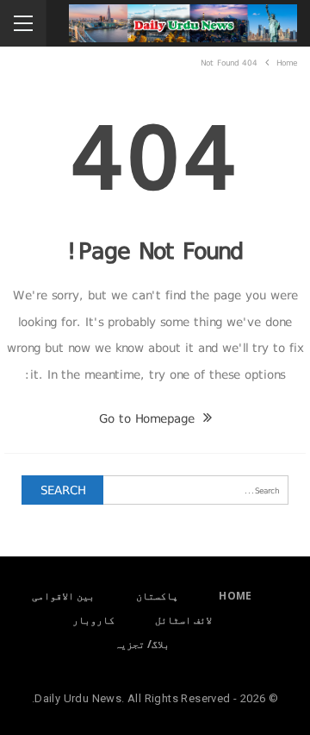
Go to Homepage (149, 418)
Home (235, 595)
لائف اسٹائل (183, 619)
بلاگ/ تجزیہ (142, 644)
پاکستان (157, 595)
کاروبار (93, 619)
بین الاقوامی (63, 595)
